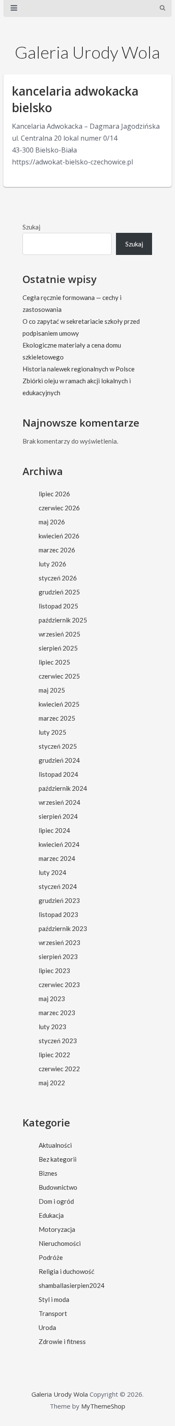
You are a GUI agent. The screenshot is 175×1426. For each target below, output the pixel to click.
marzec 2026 (57, 550)
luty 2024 (52, 872)
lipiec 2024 (54, 830)
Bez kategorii (57, 1159)
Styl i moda (54, 1299)
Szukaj (31, 227)
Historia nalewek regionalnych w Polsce (79, 369)
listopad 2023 (58, 914)
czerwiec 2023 (59, 984)
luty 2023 (52, 1026)
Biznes (48, 1173)
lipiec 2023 (54, 970)
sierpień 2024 (58, 816)
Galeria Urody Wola (87, 52)
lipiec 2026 (54, 494)
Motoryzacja (57, 1229)
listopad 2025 (58, 606)
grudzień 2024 (59, 760)
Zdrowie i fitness (62, 1341)
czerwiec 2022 (59, 1068)
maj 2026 (52, 522)
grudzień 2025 (59, 592)
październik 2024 (63, 788)
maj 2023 (52, 998)
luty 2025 (52, 732)
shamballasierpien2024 (71, 1285)
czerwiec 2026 (59, 508)
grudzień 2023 (59, 900)
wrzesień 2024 (59, 802)
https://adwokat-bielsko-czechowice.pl (72, 162)
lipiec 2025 (54, 662)
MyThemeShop (103, 1406)
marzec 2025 (57, 718)
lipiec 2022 (54, 1054)
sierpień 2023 (58, 956)
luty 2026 (52, 564)
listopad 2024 (58, 774)
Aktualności (55, 1145)
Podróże (51, 1257)
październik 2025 (63, 620)
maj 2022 (52, 1082)
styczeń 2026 (58, 578)
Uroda (47, 1327)
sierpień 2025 (58, 648)
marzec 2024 (57, 858)
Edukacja (51, 1215)
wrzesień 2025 (59, 634)
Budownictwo (58, 1187)
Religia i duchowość (66, 1271)
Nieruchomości (60, 1243)
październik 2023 (63, 928)
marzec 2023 (57, 1012)
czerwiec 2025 (59, 676)
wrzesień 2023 (59, 942)
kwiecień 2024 (59, 844)
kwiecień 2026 (59, 536)
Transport (53, 1313)
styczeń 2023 (58, 1040)
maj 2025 (52, 690)
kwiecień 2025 (59, 704)
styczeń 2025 (58, 746)
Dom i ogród (56, 1201)
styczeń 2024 (58, 886)
